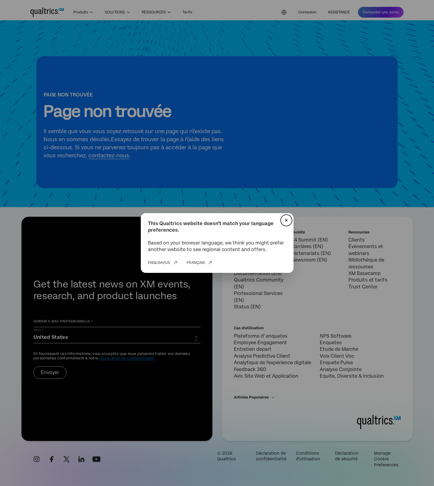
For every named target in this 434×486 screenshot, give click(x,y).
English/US (159, 263)
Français (196, 263)
